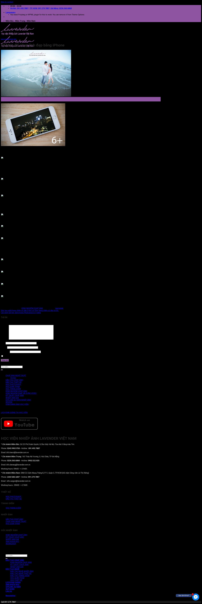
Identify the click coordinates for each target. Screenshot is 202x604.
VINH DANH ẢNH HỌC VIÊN (17, 404)
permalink (59, 308)
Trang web (5, 352)
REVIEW (9, 402)
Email (4, 347)
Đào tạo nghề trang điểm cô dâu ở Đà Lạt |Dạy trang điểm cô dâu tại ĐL (30, 310)
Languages (10, 12)
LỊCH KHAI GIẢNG (13, 582)
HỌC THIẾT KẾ (16, 580)
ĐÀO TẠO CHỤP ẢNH (14, 380)
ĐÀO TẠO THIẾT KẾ (14, 382)
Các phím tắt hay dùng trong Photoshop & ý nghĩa (21, 313)
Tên (3, 343)
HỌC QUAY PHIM (13, 387)
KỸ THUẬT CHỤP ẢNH (15, 395)
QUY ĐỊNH (10, 589)
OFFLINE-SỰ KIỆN (13, 587)
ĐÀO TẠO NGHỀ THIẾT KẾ (20, 573)
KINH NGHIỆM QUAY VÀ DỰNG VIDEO (21, 393)
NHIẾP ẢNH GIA (12, 398)
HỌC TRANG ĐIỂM (13, 389)
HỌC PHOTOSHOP (13, 384)
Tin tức (13, 378)
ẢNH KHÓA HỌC (12, 584)
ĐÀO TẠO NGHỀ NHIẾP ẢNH (21, 571)
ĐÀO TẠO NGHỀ (12, 569)
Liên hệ (9, 591)
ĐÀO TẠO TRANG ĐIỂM (19, 576)
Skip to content (7, 2)
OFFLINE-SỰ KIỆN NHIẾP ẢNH (18, 400)
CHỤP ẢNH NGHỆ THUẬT (16, 375)
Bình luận (4, 339)
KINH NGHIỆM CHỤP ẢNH (8, 39)
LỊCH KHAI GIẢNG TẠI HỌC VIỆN (14, 412)
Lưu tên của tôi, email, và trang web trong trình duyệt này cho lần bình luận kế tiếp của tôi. (39, 356)
